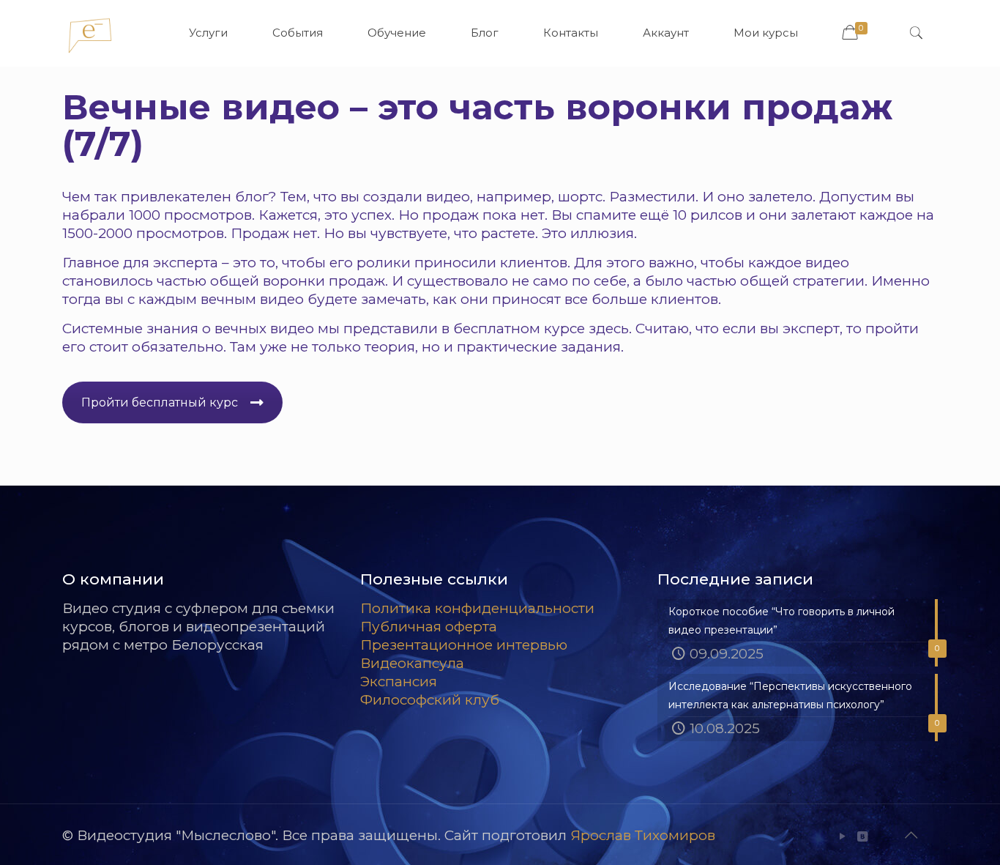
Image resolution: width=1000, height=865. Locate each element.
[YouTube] (843, 836)
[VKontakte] (862, 836)
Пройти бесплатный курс (159, 402)
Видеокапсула (412, 663)
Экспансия (398, 681)
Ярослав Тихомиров (642, 835)
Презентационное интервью (463, 644)
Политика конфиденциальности (477, 608)
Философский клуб (429, 699)
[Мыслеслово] (90, 33)
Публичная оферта (428, 626)
